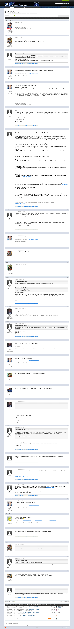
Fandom (20, 612)
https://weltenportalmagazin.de (27, 520)
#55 (67, 513)
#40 (67, 248)
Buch (14, 606)
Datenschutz (33, 7)
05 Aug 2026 (59, 607)
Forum (12, 7)
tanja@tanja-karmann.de (50, 487)
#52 (67, 467)
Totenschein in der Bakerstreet (26, 176)
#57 (67, 542)
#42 (67, 277)
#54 (67, 498)
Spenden (38, 7)
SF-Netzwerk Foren (9, 606)
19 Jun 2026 (59, 618)
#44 (67, 321)
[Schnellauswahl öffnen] (68, 7)
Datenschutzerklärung (66, 625)
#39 (67, 233)
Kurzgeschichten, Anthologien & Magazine (22, 606)
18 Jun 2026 (59, 610)
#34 (67, 66)
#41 (67, 262)
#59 (67, 570)
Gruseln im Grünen (65, 184)
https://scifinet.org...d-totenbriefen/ (20, 459)
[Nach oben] (37, 627)
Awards (20, 615)
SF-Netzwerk (7, 7)
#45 (67, 339)
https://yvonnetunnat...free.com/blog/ (34, 73)
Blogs (24, 7)
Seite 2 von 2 (11, 601)
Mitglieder (16, 7)
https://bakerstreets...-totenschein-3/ (21, 122)
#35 (67, 81)
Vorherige (6, 601)
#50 (67, 425)
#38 (67, 209)
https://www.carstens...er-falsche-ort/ (20, 533)
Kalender (20, 7)
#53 (67, 482)
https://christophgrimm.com (52, 520)
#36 (67, 106)
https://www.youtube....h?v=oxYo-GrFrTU (21, 476)
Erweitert (68, 3)
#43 (67, 306)
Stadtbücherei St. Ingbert (27, 197)
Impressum (28, 7)
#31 (67, 20)
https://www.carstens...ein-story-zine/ (20, 203)
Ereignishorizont (16, 612)
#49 (67, 399)
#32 (67, 35)
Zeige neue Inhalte (64, 7)
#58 (67, 556)
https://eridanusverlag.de (38, 520)
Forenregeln (61, 625)
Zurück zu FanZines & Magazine (64, 601)
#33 (67, 49)
